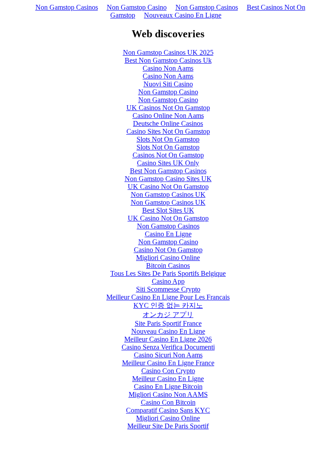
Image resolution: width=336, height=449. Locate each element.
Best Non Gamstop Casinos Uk (168, 60)
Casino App (168, 281)
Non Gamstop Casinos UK (168, 194)
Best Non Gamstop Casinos (168, 171)
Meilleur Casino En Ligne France (168, 363)
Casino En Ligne (168, 234)
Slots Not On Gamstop (168, 139)
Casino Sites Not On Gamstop (168, 131)
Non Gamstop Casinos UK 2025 (168, 52)
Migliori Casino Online (168, 257)
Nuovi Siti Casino (168, 84)
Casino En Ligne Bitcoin (168, 386)
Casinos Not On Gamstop (168, 155)
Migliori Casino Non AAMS (168, 394)
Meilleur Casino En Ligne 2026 (168, 339)
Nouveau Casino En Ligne (168, 331)
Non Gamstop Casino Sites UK (168, 178)
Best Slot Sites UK (168, 210)
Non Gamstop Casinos (66, 7)
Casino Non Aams (168, 68)
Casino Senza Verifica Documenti (168, 347)
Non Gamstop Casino (137, 7)
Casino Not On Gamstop (168, 249)
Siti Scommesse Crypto (168, 289)
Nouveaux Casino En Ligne (182, 15)
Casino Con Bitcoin (168, 402)
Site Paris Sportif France (168, 323)
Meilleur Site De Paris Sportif (168, 426)
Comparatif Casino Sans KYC (168, 410)
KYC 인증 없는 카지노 (168, 305)
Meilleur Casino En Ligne (168, 378)
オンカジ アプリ (168, 314)
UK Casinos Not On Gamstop (168, 107)
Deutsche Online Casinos (168, 123)
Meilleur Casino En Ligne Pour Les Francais (168, 297)
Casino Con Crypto (168, 370)
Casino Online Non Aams (168, 115)
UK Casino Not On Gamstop (168, 186)
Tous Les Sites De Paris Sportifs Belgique (168, 273)
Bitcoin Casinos (168, 265)
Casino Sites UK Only (168, 163)
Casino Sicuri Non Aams (168, 355)
